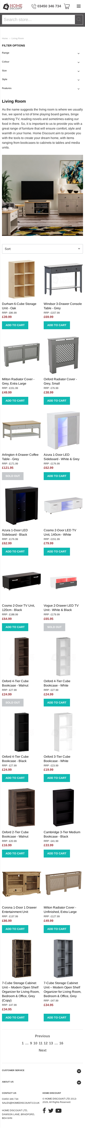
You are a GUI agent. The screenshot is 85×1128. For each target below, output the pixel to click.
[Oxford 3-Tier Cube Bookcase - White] (63, 732)
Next (42, 1050)
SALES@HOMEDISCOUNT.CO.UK (21, 1103)
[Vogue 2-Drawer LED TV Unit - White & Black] (63, 581)
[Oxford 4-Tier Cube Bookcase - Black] (21, 732)
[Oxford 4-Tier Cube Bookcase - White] (63, 656)
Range (5, 52)
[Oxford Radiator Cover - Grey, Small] (63, 354)
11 (40, 1043)
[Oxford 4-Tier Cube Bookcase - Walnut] (21, 656)
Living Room (17, 38)
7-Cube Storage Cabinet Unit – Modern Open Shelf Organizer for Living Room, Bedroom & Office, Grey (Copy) (21, 991)
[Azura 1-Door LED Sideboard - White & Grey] (63, 430)
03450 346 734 (49, 6)
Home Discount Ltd (57, 1098)
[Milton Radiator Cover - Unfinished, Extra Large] (63, 883)
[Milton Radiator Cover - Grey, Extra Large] (21, 354)
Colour (5, 61)
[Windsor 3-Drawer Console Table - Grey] (63, 279)
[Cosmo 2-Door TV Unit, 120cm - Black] (21, 581)
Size (4, 70)
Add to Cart (15, 325)
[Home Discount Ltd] (13, 6)
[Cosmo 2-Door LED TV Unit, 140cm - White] (63, 505)
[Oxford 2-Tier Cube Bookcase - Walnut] (21, 807)
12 (46, 1043)
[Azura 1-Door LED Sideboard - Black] (21, 505)
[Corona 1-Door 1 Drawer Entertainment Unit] (21, 883)
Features (6, 88)
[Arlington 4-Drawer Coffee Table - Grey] (21, 430)
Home (5, 38)
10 (35, 1043)
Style (4, 79)
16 (61, 1043)
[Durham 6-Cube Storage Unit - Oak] (21, 279)
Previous (42, 1036)
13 (51, 1043)
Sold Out (13, 475)
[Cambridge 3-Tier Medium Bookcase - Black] (63, 807)
